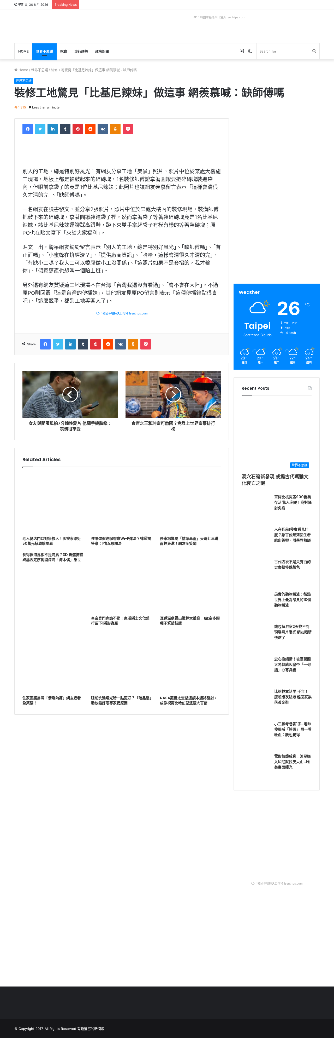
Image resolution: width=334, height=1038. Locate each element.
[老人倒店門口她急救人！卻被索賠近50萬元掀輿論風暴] (52, 502)
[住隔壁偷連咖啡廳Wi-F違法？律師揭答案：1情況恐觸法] (121, 502)
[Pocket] (128, 129)
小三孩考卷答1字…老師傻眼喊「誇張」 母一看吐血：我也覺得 (293, 729)
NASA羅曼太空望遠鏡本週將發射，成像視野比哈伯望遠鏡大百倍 (189, 700)
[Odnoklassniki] (115, 129)
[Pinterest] (78, 129)
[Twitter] (40, 129)
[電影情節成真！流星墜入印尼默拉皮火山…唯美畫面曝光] (256, 768)
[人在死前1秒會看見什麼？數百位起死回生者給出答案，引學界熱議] (256, 541)
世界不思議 (44, 51)
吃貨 (63, 51)
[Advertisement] (277, 155)
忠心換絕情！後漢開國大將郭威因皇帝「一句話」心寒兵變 (292, 664)
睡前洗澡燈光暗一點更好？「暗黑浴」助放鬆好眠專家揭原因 (121, 700)
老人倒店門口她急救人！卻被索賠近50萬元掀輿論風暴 (51, 541)
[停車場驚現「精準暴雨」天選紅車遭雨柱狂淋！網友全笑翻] (190, 502)
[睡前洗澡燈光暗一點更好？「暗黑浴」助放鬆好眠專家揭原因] (121, 662)
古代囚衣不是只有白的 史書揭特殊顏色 (292, 564)
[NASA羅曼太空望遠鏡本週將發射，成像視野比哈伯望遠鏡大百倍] (190, 662)
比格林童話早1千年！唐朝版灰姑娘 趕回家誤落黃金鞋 (293, 697)
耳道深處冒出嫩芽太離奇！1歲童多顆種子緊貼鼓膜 (190, 621)
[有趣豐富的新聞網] (53, 26)
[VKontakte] (103, 129)
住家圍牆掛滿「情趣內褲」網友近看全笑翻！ (51, 700)
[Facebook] (27, 129)
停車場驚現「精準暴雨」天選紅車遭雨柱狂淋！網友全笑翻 (189, 541)
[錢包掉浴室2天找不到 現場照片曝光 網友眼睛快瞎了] (256, 638)
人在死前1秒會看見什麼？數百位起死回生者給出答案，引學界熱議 (292, 535)
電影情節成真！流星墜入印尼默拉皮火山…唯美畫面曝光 (292, 762)
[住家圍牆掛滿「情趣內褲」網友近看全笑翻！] (52, 662)
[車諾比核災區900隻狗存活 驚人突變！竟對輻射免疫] (256, 508)
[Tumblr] (65, 129)
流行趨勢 (81, 51)
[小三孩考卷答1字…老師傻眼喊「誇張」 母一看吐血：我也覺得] (256, 735)
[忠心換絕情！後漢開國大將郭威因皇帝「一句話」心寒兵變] (256, 670)
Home (23, 51)
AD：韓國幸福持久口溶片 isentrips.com (219, 17)
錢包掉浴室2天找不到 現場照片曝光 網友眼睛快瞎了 (293, 632)
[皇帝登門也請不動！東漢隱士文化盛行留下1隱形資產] (121, 582)
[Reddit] (90, 129)
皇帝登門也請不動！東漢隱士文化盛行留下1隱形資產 (120, 621)
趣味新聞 (102, 51)
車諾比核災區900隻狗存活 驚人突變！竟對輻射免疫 (293, 502)
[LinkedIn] (52, 129)
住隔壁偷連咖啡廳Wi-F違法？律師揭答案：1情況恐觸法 (121, 541)
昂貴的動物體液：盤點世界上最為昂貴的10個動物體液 (292, 600)
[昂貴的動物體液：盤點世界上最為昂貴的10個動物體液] (256, 606)
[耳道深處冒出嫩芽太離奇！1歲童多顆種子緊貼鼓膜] (190, 582)
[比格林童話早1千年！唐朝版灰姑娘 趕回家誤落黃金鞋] (256, 703)
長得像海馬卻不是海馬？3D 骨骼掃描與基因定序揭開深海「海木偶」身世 (52, 557)
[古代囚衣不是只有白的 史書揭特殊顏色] (256, 573)
